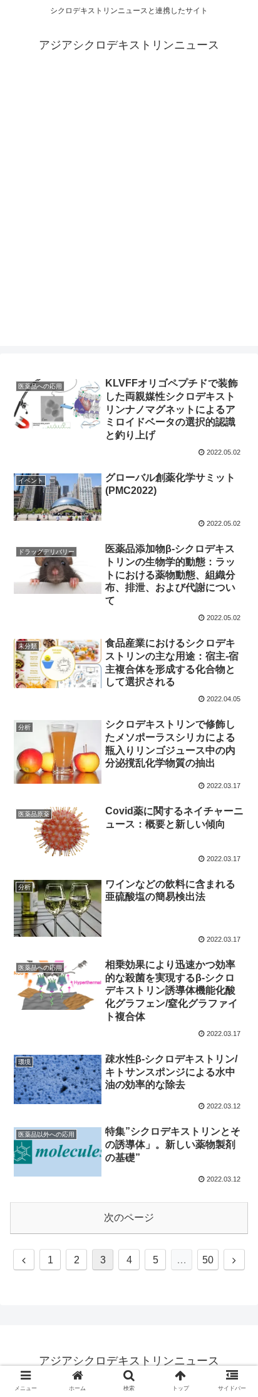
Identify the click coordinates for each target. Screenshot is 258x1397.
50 (208, 1260)
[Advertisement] (129, 217)
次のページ (129, 1217)
